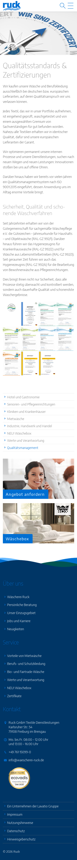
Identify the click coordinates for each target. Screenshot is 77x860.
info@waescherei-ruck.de (26, 760)
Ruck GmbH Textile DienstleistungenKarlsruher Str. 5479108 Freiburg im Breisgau (34, 726)
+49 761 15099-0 (20, 752)
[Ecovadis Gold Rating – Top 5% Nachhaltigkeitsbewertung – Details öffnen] (19, 778)
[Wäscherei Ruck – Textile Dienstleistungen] (12, 5)
